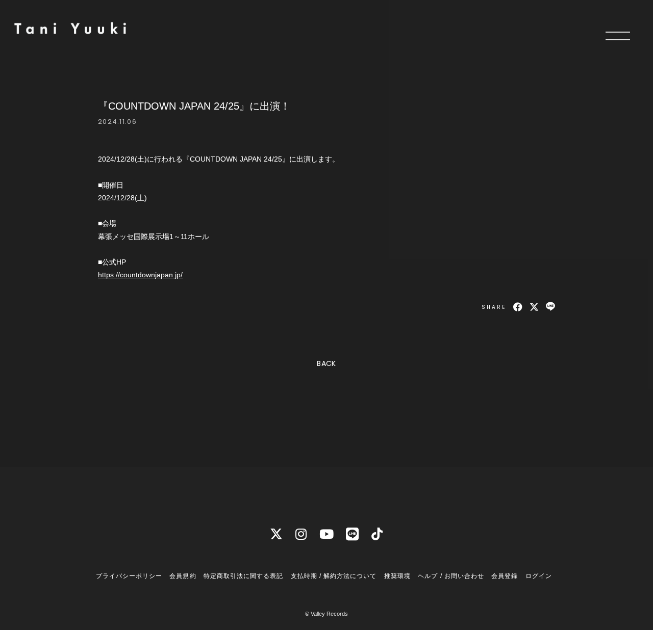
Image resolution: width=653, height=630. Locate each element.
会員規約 (182, 576)
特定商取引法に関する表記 (243, 576)
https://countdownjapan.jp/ (140, 275)
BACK (326, 363)
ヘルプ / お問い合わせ (451, 576)
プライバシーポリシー (129, 576)
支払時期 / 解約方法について (334, 576)
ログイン (538, 576)
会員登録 (504, 576)
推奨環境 (397, 576)
